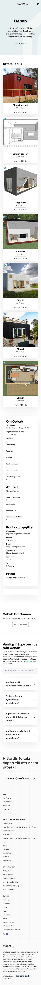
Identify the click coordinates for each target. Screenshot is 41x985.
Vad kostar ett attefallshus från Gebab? (18, 684)
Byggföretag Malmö (10, 889)
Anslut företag (8, 875)
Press (5, 911)
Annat (5, 918)
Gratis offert (7, 871)
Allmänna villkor (8, 926)
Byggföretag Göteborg (11, 886)
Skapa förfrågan (17, 778)
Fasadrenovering (9, 831)
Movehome (7, 813)
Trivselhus (6, 809)
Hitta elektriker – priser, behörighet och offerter (19, 827)
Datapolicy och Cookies (11, 930)
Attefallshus (7, 805)
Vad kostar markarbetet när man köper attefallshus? (18, 734)
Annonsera (6, 900)
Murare (5, 842)
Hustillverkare (7, 798)
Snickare (6, 857)
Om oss (5, 907)
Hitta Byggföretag (9, 878)
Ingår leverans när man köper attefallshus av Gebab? (17, 717)
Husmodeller (7, 802)
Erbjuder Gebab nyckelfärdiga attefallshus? (14, 699)
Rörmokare (7, 860)
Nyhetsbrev (7, 915)
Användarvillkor (8, 922)
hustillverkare (30, 661)
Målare (5, 846)
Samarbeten (7, 904)
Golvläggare (7, 834)
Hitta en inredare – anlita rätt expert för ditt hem (19, 838)
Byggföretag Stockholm (11, 882)
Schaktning (7, 853)
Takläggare (6, 849)
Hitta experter (7, 823)
